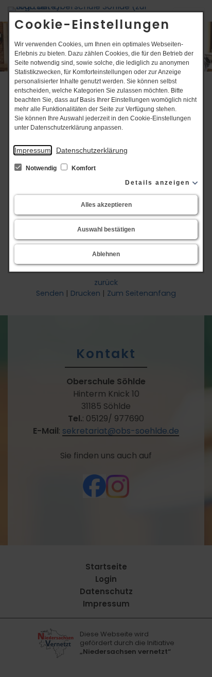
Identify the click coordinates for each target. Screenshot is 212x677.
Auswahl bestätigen (106, 229)
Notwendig (41, 168)
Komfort (83, 168)
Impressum (32, 150)
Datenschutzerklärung (92, 150)
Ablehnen (106, 254)
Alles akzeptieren (106, 204)
